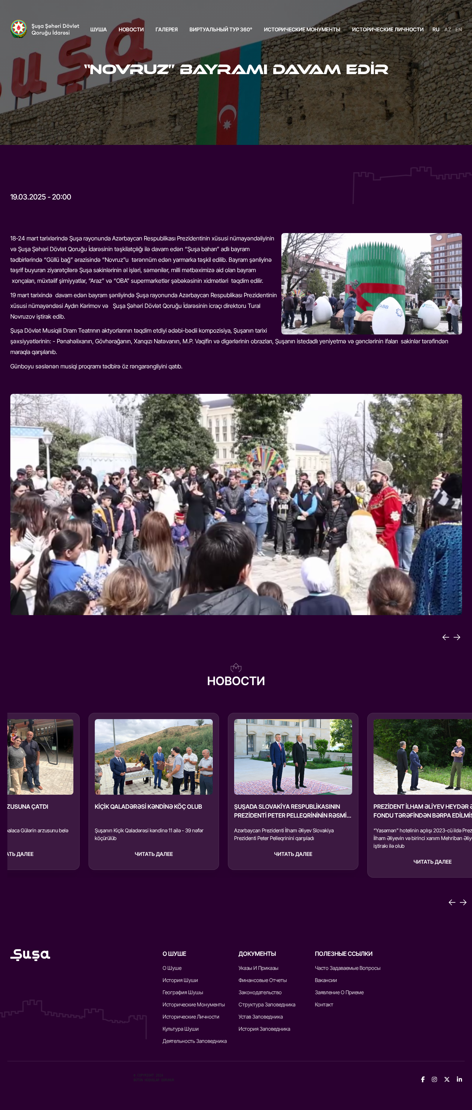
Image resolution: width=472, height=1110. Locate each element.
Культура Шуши (181, 1029)
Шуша (98, 29)
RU (436, 29)
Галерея (167, 29)
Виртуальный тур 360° (221, 29)
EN (458, 29)
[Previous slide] (452, 902)
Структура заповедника (267, 1004)
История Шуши (180, 980)
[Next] (457, 637)
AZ (447, 29)
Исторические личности (388, 29)
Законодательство (260, 992)
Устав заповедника (261, 1016)
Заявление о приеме (339, 992)
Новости (131, 29)
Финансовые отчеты (263, 980)
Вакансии (326, 980)
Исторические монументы (302, 29)
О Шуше (172, 968)
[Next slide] (463, 902)
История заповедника (264, 1029)
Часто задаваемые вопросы (348, 968)
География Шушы (183, 992)
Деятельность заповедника (195, 1041)
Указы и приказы (258, 968)
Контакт (324, 1004)
